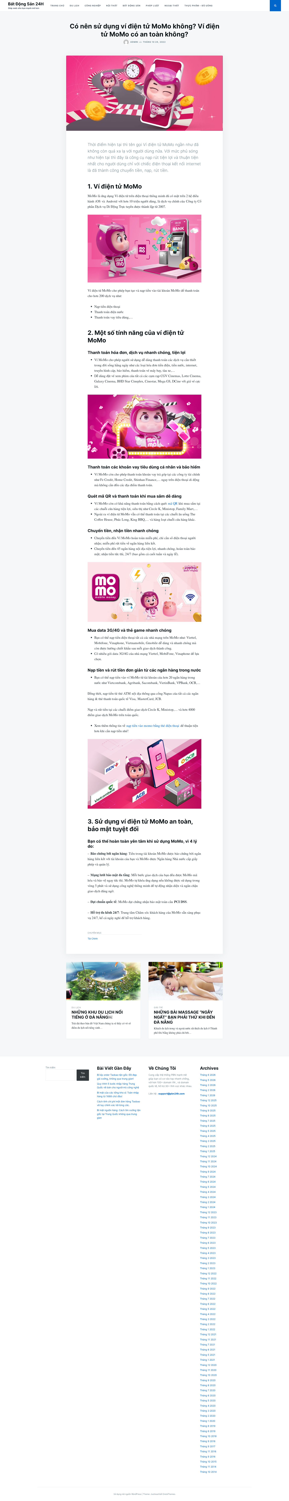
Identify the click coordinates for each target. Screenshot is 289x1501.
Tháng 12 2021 (208, 1334)
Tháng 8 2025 (208, 1115)
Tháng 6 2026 (208, 1074)
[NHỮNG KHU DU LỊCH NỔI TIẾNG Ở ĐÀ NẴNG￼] (103, 981)
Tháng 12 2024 (208, 1156)
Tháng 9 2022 (207, 1288)
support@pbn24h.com (171, 1093)
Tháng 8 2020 (208, 1385)
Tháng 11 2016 (208, 1451)
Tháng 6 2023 (208, 1242)
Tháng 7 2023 (207, 1237)
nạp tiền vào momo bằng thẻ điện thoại (152, 725)
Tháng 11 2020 (208, 1370)
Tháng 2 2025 (207, 1146)
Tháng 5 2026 (208, 1080)
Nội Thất (111, 5)
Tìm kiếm (50, 1067)
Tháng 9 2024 (208, 1171)
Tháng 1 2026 (207, 1095)
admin (134, 42)
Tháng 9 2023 (208, 1227)
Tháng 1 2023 (207, 1268)
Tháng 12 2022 (208, 1273)
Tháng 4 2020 (208, 1405)
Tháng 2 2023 (207, 1263)
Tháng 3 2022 (207, 1319)
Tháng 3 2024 (208, 1197)
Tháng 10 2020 (208, 1375)
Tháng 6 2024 (208, 1181)
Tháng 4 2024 (208, 1191)
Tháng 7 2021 (207, 1344)
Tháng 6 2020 (208, 1395)
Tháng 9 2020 (208, 1380)
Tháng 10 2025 (208, 1105)
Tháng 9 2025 (208, 1110)
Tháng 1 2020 (207, 1420)
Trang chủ (57, 5)
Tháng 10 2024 (208, 1166)
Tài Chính (93, 938)
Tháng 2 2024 (207, 1202)
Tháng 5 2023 (208, 1248)
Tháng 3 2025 (208, 1141)
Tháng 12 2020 (208, 1365)
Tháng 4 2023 (208, 1253)
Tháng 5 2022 (207, 1308)
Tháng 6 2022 (207, 1303)
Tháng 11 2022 (208, 1278)
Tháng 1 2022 (207, 1329)
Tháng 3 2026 (208, 1085)
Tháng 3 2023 (208, 1258)
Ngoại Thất (172, 5)
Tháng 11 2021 (208, 1339)
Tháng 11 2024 (208, 1161)
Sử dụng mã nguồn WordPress (128, 1494)
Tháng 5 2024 (208, 1186)
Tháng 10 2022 (208, 1283)
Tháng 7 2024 (207, 1176)
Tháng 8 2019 (207, 1425)
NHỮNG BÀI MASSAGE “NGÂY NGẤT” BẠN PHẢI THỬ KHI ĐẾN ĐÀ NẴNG (184, 1017)
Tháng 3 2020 (208, 1410)
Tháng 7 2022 (207, 1298)
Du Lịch (74, 5)
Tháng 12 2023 (208, 1212)
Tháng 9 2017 (207, 1446)
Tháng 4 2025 (208, 1135)
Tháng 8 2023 (208, 1232)
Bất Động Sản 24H (26, 4)
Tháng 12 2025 (208, 1100)
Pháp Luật (152, 5)
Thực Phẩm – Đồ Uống (198, 5)
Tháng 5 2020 (208, 1400)
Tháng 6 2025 (208, 1125)
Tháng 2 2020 (207, 1415)
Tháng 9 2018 (207, 1441)
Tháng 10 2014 (208, 1471)
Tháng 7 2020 (207, 1390)
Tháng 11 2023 (208, 1217)
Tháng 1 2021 (207, 1359)
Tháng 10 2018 (208, 1436)
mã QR (172, 503)
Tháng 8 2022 (207, 1293)
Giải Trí (158, 1007)
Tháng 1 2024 (207, 1207)
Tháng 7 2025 (207, 1120)
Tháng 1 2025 (207, 1151)
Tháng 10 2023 (208, 1222)
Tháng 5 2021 (207, 1354)
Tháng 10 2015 (208, 1461)
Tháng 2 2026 (207, 1090)
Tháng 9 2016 (207, 1456)
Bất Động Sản (131, 5)
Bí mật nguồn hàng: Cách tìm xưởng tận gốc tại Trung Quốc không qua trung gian (118, 1114)
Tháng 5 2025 (208, 1130)
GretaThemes (169, 1494)
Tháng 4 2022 (207, 1314)
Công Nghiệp (93, 5)
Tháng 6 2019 (207, 1431)
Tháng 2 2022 (207, 1324)
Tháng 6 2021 (207, 1349)
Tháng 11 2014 (208, 1466)
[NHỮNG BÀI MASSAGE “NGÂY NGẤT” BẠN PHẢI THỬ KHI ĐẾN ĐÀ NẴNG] (186, 981)
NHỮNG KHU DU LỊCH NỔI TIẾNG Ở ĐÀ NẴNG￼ (97, 1015)
